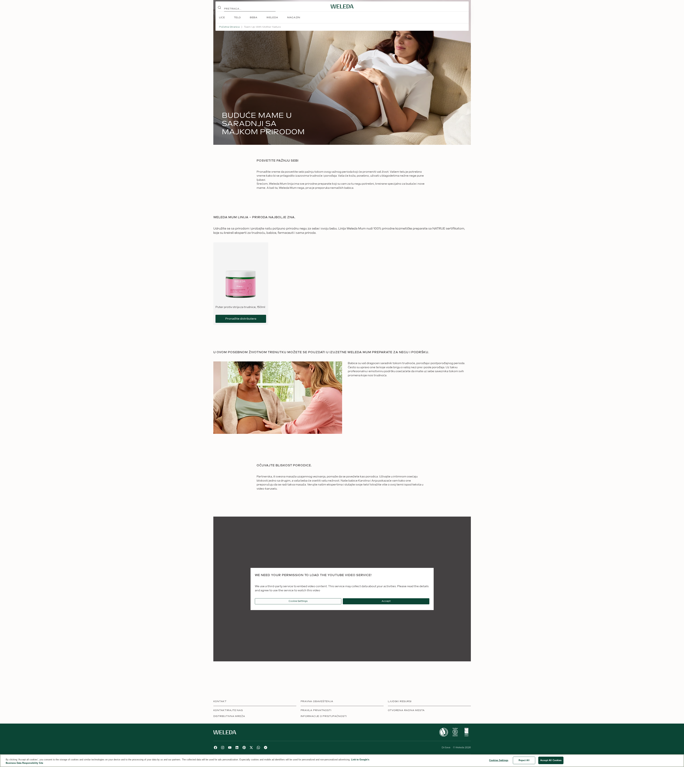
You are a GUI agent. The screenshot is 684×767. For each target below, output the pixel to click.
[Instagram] (222, 747)
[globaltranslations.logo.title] (342, 6)
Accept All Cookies (551, 760)
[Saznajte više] (443, 732)
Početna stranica (229, 27)
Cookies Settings (498, 760)
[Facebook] (215, 747)
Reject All (524, 760)
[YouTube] (230, 747)
